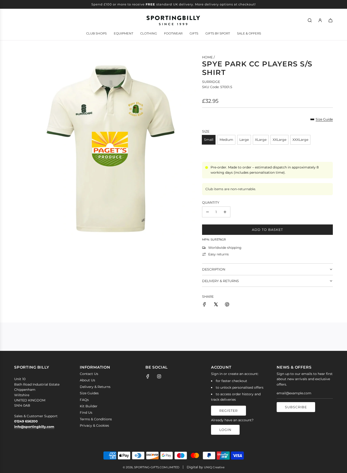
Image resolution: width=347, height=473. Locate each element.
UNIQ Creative (214, 467)
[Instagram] (159, 376)
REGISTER (228, 410)
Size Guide (324, 119)
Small (208, 140)
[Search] (310, 20)
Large (244, 140)
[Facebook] (148, 376)
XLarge (261, 140)
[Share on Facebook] (204, 305)
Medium (226, 140)
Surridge (211, 82)
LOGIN (225, 430)
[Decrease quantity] (207, 212)
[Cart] (330, 20)
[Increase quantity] (225, 212)
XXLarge (279, 140)
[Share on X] (216, 305)
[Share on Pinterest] (227, 305)
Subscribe (296, 407)
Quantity (210, 202)
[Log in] (320, 20)
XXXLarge (300, 140)
